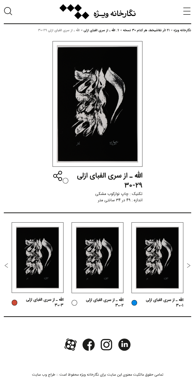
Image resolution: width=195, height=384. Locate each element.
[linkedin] (124, 344)
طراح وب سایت (43, 375)
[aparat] (70, 344)
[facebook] (89, 344)
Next (6, 265)
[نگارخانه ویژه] (97, 11)
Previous (188, 265)
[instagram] (106, 344)
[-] (65, 180)
